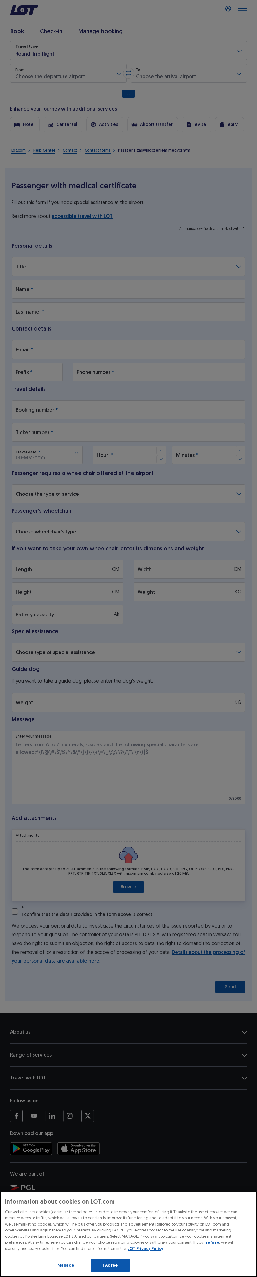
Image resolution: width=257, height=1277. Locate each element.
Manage (65, 1265)
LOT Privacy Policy (145, 1248)
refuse (212, 1242)
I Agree (110, 1265)
